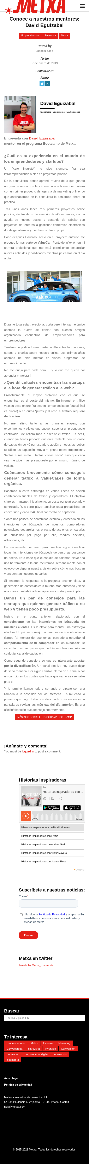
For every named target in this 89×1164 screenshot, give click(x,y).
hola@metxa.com (14, 1106)
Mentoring (64, 1043)
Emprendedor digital (36, 1054)
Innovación (59, 1054)
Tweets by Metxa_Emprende (36, 965)
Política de (11, 1084)
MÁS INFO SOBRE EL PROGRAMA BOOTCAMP (44, 717)
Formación (13, 1054)
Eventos (48, 1043)
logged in (28, 751)
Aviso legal (11, 1078)
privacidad (25, 1084)
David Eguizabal (42, 138)
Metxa (64, 35)
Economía (13, 1059)
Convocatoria (14, 1048)
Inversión (50, 1048)
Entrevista (50, 35)
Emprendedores (30, 35)
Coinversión (68, 1048)
